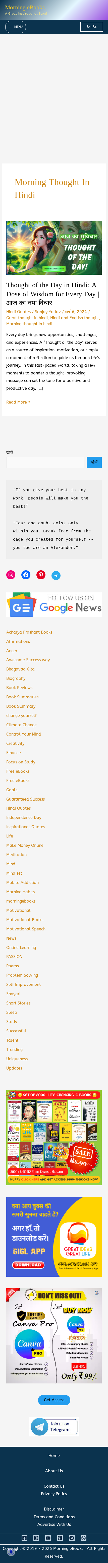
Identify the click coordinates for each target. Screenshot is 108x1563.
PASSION (14, 956)
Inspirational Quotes (25, 826)
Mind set (14, 873)
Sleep (11, 1012)
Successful (16, 1031)
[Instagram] (36, 1538)
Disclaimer (54, 1509)
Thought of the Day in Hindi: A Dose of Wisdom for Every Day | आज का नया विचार (52, 294)
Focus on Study (20, 762)
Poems (12, 966)
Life (9, 836)
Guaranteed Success (25, 799)
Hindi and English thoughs (74, 317)
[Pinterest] (60, 1538)
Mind (10, 864)
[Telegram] (72, 1538)
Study (11, 1021)
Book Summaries (22, 697)
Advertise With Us (54, 1524)
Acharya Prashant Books (29, 632)
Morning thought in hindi (29, 323)
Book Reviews (19, 687)
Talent (12, 1040)
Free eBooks (17, 771)
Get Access (54, 1400)
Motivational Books (24, 919)
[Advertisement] (54, 90)
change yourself (21, 715)
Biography (15, 678)
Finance (13, 752)
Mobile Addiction (22, 882)
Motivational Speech (25, 929)
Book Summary (20, 706)
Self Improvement (23, 984)
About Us (54, 1471)
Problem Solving (22, 975)
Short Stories (18, 1003)
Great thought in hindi (27, 317)
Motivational (18, 910)
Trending (14, 1049)
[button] (91, 27)
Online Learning (21, 947)
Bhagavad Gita (20, 669)
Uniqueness (17, 1058)
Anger (11, 650)
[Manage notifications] (11, 1552)
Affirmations (18, 641)
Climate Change (21, 724)
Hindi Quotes (18, 311)
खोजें (9, 452)
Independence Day (23, 817)
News (11, 938)
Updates (14, 1068)
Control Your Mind (23, 734)
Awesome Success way (28, 659)
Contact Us (54, 1486)
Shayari (13, 993)
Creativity (15, 743)
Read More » (18, 403)
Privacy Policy (54, 1493)
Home (54, 1455)
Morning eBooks (25, 7)
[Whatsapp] (83, 1538)
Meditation (16, 854)
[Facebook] (24, 1538)
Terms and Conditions (54, 1517)
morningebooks (20, 901)
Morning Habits (20, 891)
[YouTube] (48, 1538)
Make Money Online (24, 845)
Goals (11, 790)
